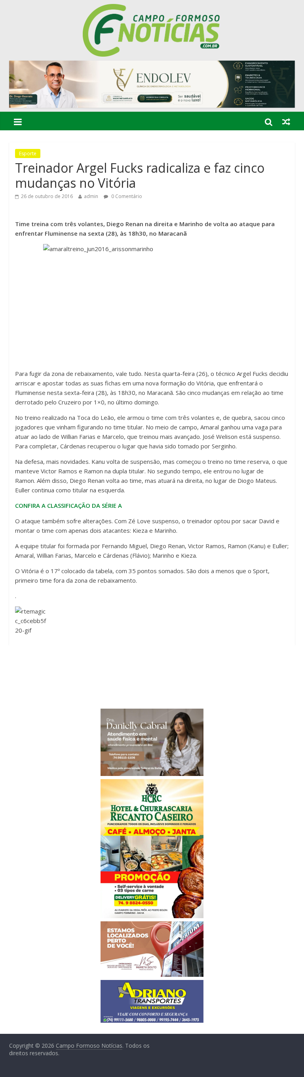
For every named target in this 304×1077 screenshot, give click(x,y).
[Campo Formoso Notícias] (152, 8)
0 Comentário (126, 196)
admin (91, 196)
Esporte (27, 153)
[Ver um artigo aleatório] (286, 121)
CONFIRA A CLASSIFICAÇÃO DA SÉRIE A (68, 505)
